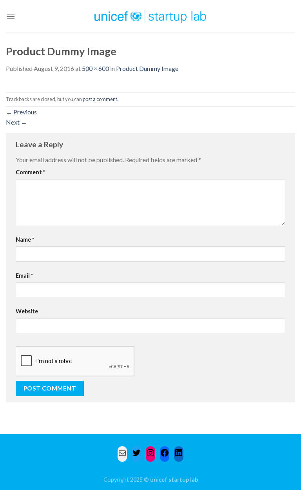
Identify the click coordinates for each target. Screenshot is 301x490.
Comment (30, 172)
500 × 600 (95, 68)
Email (24, 275)
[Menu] (10, 16)
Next (16, 122)
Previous (21, 112)
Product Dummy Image (147, 68)
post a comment (100, 99)
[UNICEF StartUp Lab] (150, 16)
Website (27, 311)
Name (25, 239)
